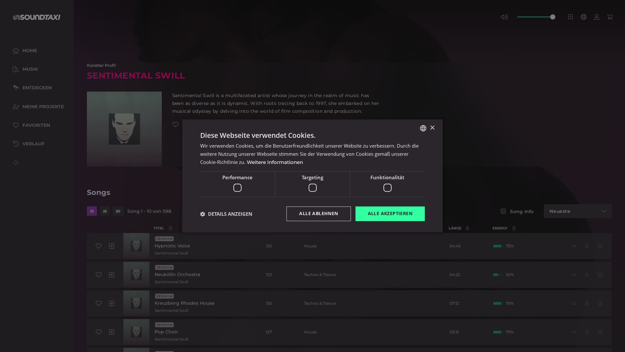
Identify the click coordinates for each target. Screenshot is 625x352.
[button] (226, 214)
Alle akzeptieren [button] (390, 214)
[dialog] (312, 176)
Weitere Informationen (275, 162)
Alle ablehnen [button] (318, 214)
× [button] (432, 127)
